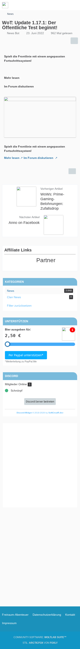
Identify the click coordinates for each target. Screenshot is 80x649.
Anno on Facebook (24, 223)
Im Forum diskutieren (39, 157)
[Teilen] (74, 40)
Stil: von (40, 642)
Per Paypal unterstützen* (26, 355)
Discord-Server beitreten (40, 401)
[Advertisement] (40, 465)
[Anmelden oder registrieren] (64, 5)
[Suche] (54, 5)
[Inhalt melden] (72, 171)
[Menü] (75, 5)
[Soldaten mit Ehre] (5, 5)
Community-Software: (40, 637)
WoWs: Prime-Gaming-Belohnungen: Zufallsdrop (52, 201)
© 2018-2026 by (40, 413)
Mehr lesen (11, 157)
